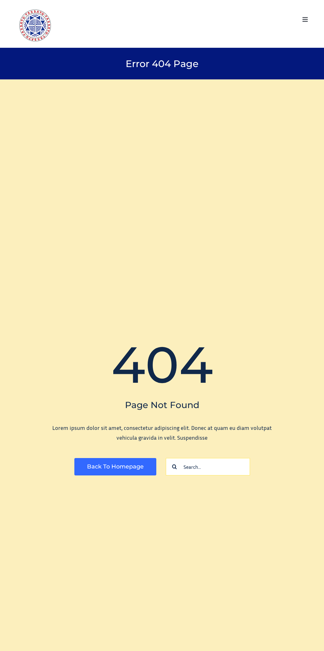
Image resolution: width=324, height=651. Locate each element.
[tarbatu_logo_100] (35, 12)
